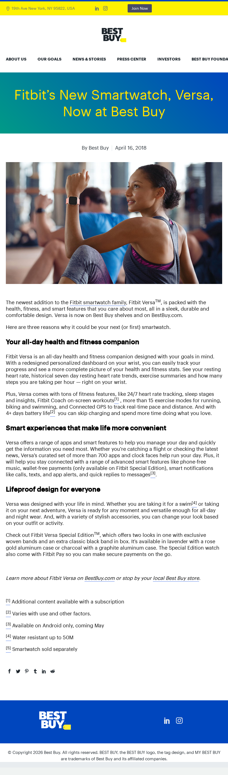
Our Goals (49, 59)
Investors (168, 59)
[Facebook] (9, 671)
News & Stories (89, 59)
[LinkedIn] (97, 8)
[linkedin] (167, 720)
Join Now (140, 8)
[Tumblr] (35, 671)
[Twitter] (18, 671)
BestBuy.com (100, 578)
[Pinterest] (26, 671)
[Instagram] (105, 8)
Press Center (131, 59)
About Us (16, 59)
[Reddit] (52, 671)
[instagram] (179, 720)
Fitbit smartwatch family (98, 302)
